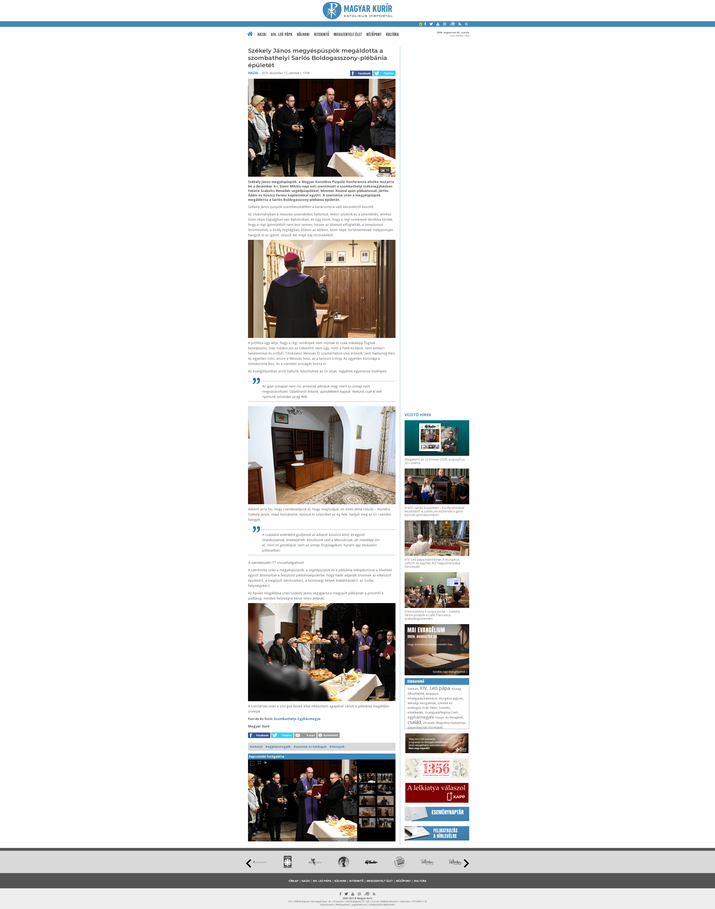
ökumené (416, 693)
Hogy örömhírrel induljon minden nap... (430, 636)
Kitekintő (321, 34)
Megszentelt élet (348, 34)
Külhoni (303, 34)
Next (466, 863)
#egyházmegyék (278, 747)
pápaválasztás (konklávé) (425, 727)
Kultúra (392, 34)
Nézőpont (374, 34)
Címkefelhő (415, 681)
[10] (321, 176)
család (414, 722)
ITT (274, 562)
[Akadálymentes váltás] (420, 25)
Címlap (293, 881)
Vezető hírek (418, 414)
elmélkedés (415, 712)
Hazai (262, 34)
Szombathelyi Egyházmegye (297, 718)
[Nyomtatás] (328, 737)
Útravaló (429, 723)
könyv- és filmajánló (449, 717)
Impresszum (326, 904)
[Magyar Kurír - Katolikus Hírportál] (358, 18)
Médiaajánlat (342, 904)
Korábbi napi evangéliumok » (450, 671)
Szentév (444, 708)
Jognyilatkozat (359, 904)
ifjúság (456, 689)
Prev (248, 863)
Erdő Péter (429, 708)
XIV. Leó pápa (282, 34)
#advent (256, 747)
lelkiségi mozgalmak (422, 703)
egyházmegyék (421, 717)
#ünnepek (337, 747)
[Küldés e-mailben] (305, 737)
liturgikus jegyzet (451, 698)
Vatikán (413, 689)
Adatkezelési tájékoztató (382, 904)
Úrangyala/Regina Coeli (441, 712)
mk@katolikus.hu (389, 901)
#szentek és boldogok (310, 747)
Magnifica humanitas (450, 723)
